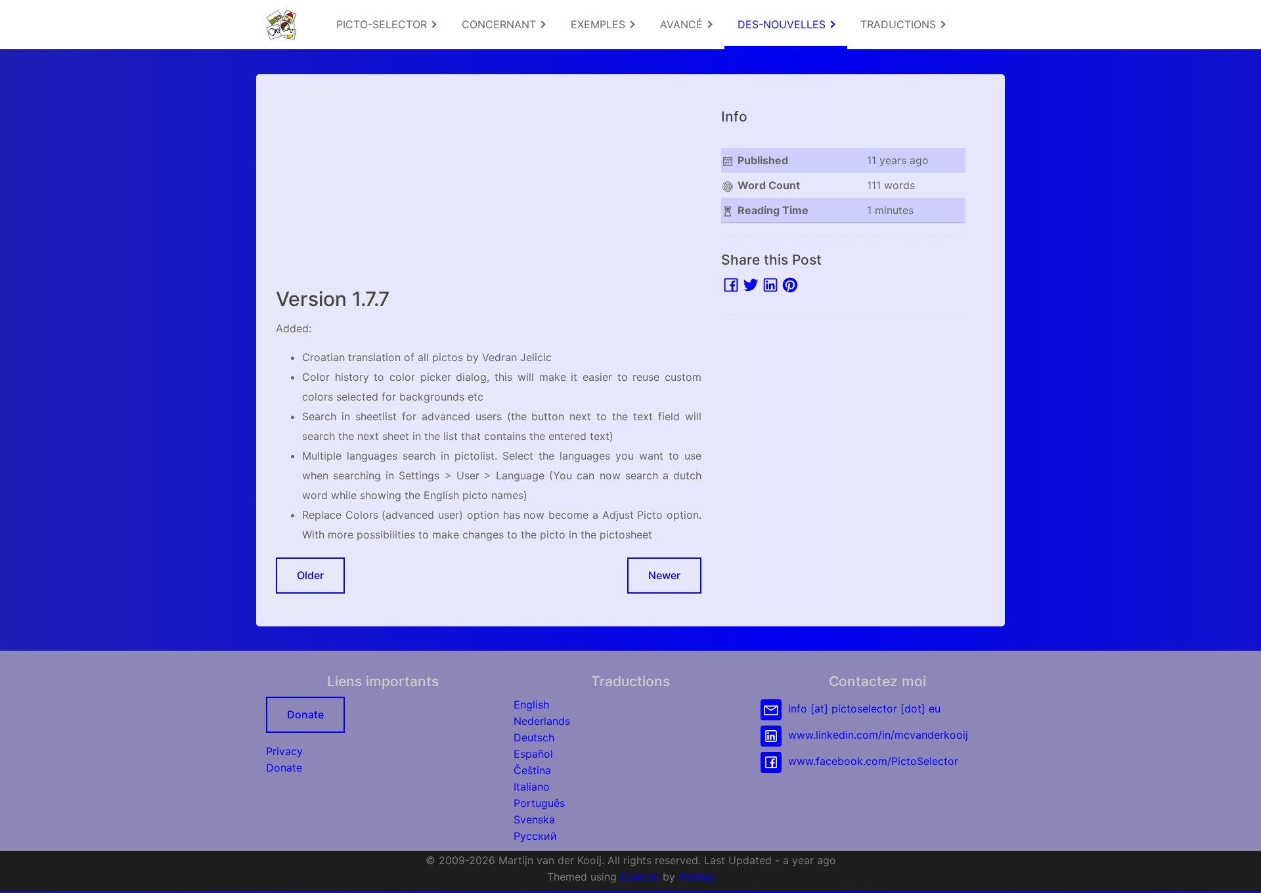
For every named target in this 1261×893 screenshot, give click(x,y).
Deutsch (534, 737)
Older (310, 575)
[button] (1238, 870)
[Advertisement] (488, 186)
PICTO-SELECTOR (383, 24)
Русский (535, 835)
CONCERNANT (500, 24)
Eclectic (639, 876)
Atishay (696, 876)
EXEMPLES (600, 24)
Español (533, 753)
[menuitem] (386, 24)
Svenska (534, 819)
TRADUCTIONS (899, 24)
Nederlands (542, 721)
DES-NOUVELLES (783, 24)
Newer (664, 575)
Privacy (284, 751)
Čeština (532, 770)
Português (539, 803)
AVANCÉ (683, 24)
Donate (305, 714)
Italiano (532, 786)
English (531, 704)
